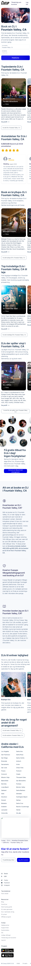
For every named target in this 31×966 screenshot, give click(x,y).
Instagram (7, 885)
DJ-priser (4, 914)
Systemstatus (5, 930)
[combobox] (10, 47)
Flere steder (4, 893)
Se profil (4, 122)
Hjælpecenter (5, 925)
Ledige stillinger (6, 935)
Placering (5, 45)
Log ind (3, 940)
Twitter (6, 880)
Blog (2, 902)
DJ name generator (6, 909)
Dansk (6, 873)
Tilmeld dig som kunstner (8, 937)
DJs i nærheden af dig (7, 912)
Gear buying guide (6, 907)
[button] (11, 128)
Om (2, 932)
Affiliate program (6, 917)
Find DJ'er (4, 904)
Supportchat (5, 927)
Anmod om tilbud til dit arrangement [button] (15, 471)
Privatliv (25, 963)
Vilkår (18, 963)
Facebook (7, 883)
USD (4, 876)
